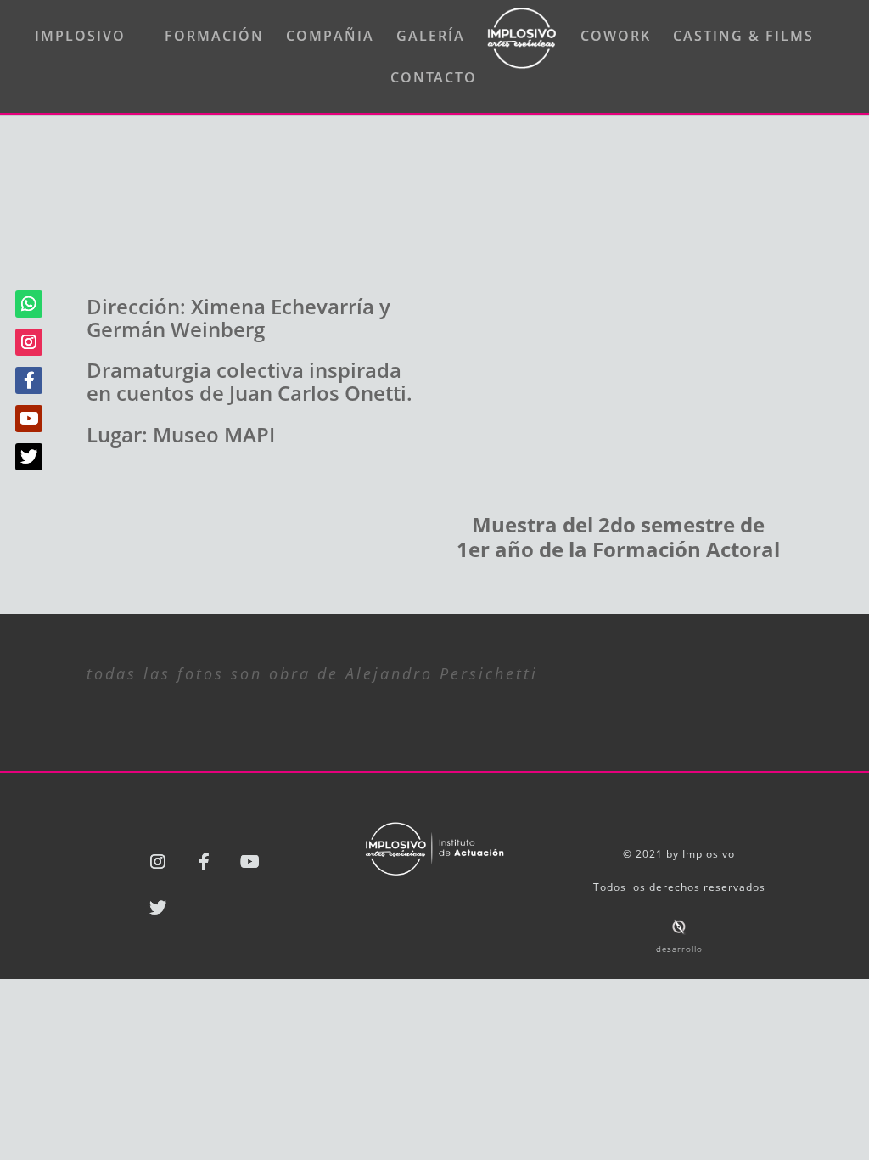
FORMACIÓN (214, 37)
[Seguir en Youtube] (249, 861)
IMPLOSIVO (80, 37)
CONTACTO (433, 79)
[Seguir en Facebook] (203, 861)
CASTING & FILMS (743, 37)
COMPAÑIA (330, 37)
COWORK (615, 37)
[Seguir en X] (157, 907)
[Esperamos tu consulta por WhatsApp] (28, 304)
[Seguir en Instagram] (157, 861)
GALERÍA (430, 37)
